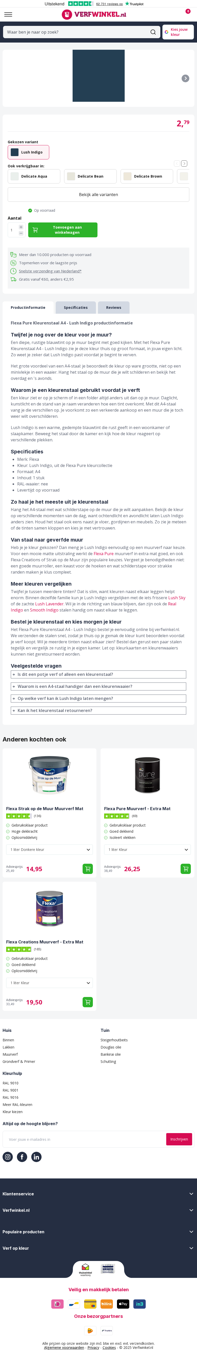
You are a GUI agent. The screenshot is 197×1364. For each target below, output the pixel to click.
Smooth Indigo (44, 610)
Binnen (8, 1039)
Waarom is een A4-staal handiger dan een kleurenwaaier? (75, 686)
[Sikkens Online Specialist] (109, 1269)
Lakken (8, 1047)
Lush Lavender (49, 604)
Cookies (109, 1347)
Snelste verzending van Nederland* (50, 270)
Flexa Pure (104, 553)
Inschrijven (179, 1139)
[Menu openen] (6, 14)
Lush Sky (176, 597)
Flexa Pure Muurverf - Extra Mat (137, 808)
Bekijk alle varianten (98, 194)
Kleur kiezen (13, 1111)
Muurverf (10, 1054)
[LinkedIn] (36, 1157)
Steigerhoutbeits (114, 1039)
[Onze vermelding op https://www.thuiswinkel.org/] (88, 1270)
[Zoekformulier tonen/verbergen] (153, 32)
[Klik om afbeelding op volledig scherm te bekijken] (98, 78)
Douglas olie (111, 1047)
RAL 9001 (10, 1090)
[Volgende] (185, 78)
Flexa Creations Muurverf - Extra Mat (44, 941)
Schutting (108, 1061)
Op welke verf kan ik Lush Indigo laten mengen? (65, 698)
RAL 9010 (10, 1083)
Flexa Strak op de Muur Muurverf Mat (44, 808)
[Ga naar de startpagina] (93, 14)
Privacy (93, 1347)
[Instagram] (8, 1157)
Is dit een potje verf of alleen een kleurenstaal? (65, 674)
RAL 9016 (10, 1097)
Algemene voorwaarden (64, 1347)
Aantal (15, 218)
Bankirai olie (111, 1054)
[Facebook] (22, 1157)
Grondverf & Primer (19, 1061)
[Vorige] (177, 163)
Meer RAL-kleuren (17, 1104)
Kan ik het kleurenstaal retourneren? (55, 710)
